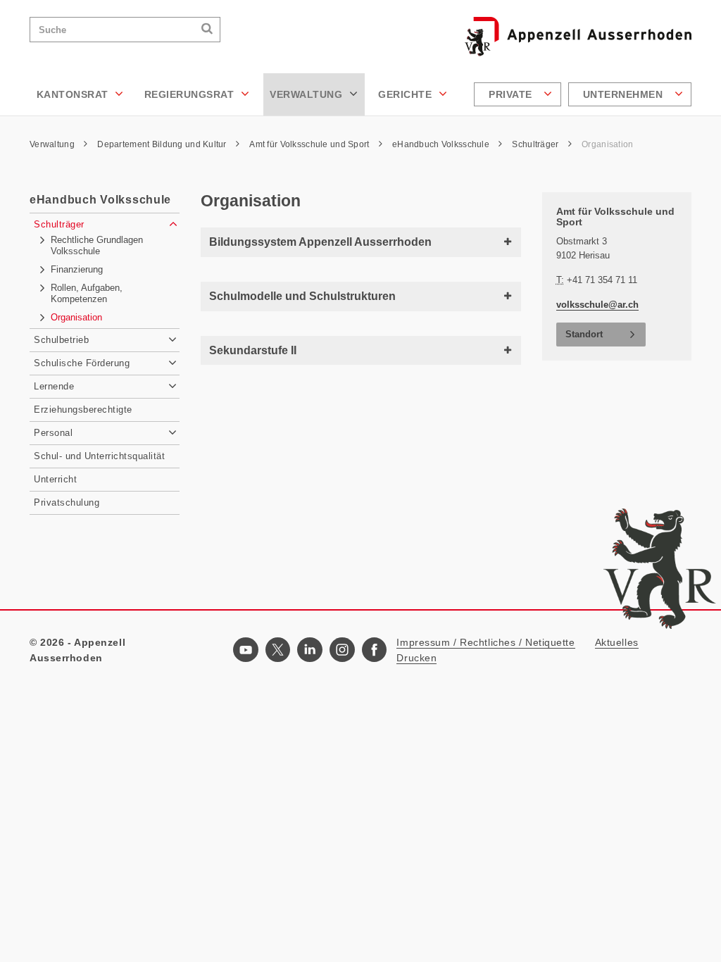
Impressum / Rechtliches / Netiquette (485, 642)
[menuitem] (519, 94)
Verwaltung (308, 94)
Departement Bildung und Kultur (163, 144)
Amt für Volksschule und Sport (310, 144)
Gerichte (406, 94)
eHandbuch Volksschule (441, 144)
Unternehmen (624, 94)
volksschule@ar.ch (597, 304)
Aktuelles (617, 642)
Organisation (607, 144)
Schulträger (536, 144)
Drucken (416, 657)
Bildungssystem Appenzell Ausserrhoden (320, 242)
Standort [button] (584, 334)
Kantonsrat (74, 94)
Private (512, 94)
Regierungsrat (190, 94)
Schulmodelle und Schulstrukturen (302, 296)
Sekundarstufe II (252, 350)
